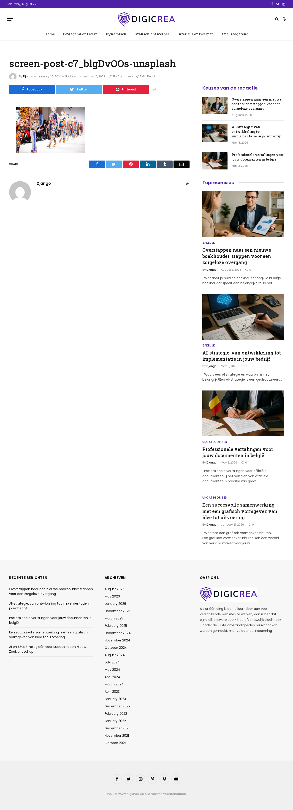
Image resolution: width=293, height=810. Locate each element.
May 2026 (112, 596)
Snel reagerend (235, 34)
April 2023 (112, 691)
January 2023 (115, 699)
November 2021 (117, 735)
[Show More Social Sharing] (155, 89)
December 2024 (118, 633)
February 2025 (116, 625)
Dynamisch (116, 34)
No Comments (123, 76)
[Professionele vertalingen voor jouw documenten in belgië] (215, 160)
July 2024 (112, 662)
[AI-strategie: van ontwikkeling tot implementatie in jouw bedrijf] (215, 133)
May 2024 (112, 669)
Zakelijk (208, 243)
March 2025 (114, 618)
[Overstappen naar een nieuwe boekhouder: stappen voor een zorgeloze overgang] (215, 105)
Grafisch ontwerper (152, 34)
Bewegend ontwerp (80, 34)
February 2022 (116, 713)
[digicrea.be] (146, 18)
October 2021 (115, 743)
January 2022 (115, 721)
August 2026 (115, 589)
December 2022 (117, 706)
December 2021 (117, 728)
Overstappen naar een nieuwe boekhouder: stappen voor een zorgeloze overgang (257, 104)
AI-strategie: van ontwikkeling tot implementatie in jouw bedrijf (257, 131)
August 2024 (115, 655)
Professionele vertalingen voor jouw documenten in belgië (258, 157)
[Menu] (10, 19)
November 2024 (117, 640)
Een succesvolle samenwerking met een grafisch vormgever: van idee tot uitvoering (239, 511)
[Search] (276, 19)
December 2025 (117, 611)
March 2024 (114, 684)
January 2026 (115, 603)
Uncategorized (214, 442)
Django (28, 76)
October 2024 (116, 647)
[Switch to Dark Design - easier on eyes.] (284, 19)
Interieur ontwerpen (195, 34)
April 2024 (112, 677)
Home (49, 34)
